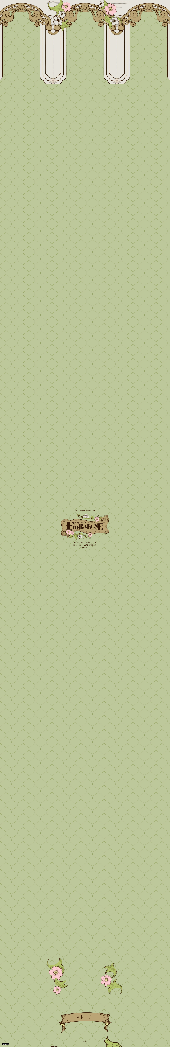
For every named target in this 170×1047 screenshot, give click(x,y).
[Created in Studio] (5, 1044)
